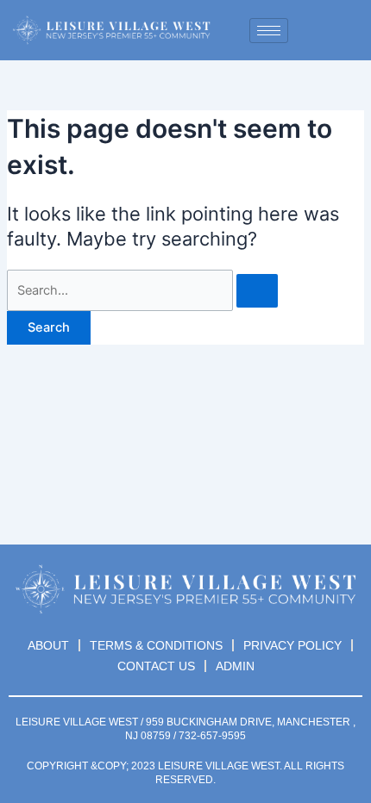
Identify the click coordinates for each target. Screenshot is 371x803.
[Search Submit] (257, 291)
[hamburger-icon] (268, 30)
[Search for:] (142, 290)
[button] (327, 30)
